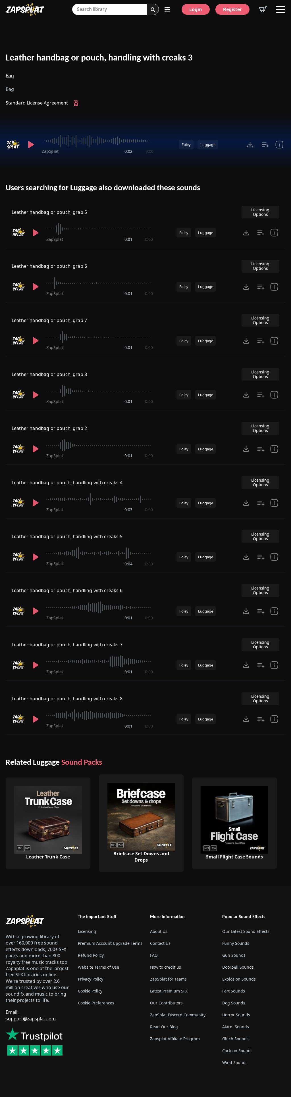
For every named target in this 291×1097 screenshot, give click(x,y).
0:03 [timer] (128, 509)
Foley (186, 144)
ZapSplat (50, 151)
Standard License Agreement (37, 103)
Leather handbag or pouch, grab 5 (49, 212)
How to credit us (165, 967)
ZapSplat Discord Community (177, 1014)
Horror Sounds (236, 1014)
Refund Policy (91, 955)
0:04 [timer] (128, 564)
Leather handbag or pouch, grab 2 (49, 428)
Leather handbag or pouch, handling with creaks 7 (67, 645)
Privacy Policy (90, 979)
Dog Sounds (233, 1003)
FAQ (154, 955)
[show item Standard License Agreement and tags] (279, 144)
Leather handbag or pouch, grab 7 (49, 320)
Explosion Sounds (239, 979)
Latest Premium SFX (169, 991)
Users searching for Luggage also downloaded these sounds (103, 188)
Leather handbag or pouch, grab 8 (49, 374)
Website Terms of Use (98, 967)
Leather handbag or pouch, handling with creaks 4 (67, 482)
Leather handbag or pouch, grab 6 (49, 266)
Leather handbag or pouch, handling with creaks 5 (67, 536)
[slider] (97, 141)
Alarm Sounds (235, 1026)
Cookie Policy (90, 991)
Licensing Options (260, 212)
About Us (158, 931)
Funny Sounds (235, 943)
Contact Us (160, 943)
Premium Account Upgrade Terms (109, 943)
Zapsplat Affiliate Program (175, 1038)
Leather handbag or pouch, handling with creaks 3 (99, 58)
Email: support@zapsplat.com (31, 1015)
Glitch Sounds (235, 1038)
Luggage (207, 144)
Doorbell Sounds (238, 967)
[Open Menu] (280, 9)
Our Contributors (166, 1003)
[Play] (31, 144)
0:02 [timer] (128, 151)
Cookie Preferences (96, 1003)
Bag (10, 75)
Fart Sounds (233, 991)
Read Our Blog (164, 1026)
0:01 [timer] (128, 239)
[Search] (153, 9)
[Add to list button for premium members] (265, 144)
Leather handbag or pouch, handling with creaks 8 (67, 698)
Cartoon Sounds (237, 1050)
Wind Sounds (235, 1062)
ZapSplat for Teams (168, 979)
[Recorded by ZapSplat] (13, 144)
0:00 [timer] (149, 151)
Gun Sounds (234, 955)
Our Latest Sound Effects (245, 931)
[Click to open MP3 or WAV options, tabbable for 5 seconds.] (250, 144)
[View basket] (263, 9)
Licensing (87, 931)
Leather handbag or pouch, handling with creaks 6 (67, 590)
